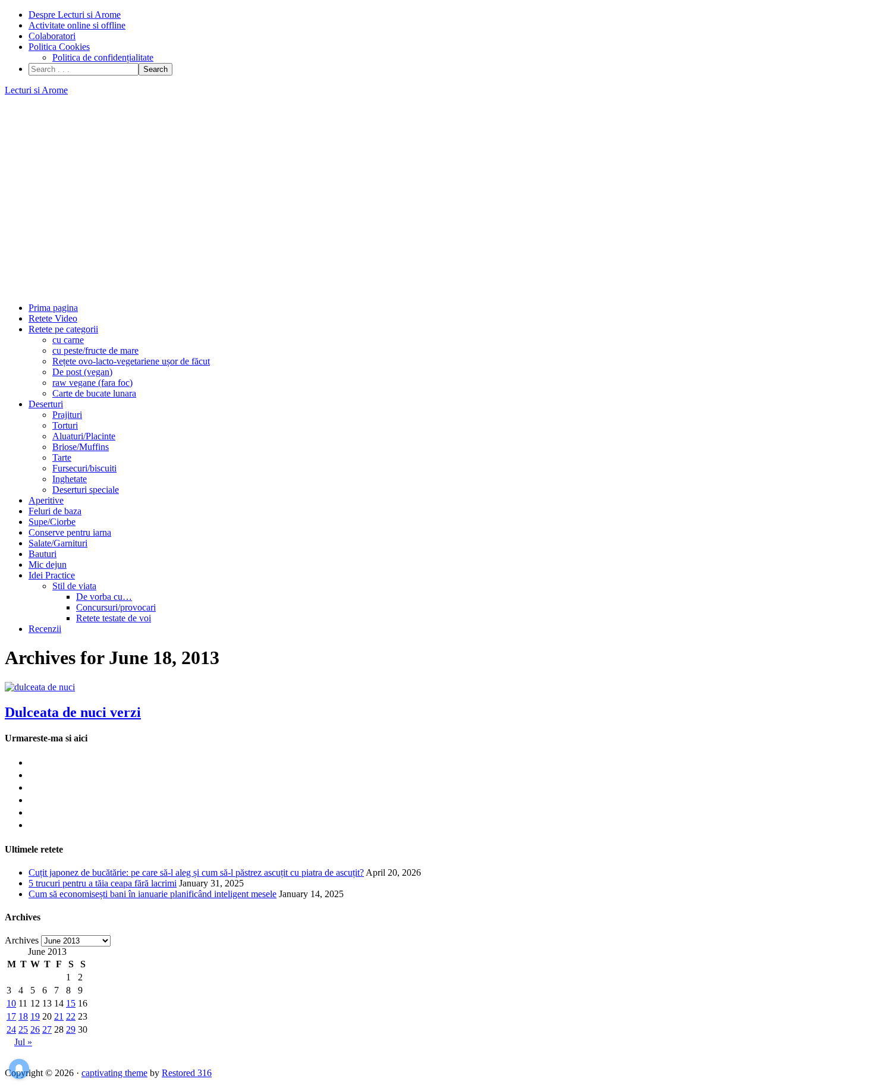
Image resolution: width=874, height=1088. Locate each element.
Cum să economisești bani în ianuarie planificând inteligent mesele (152, 894)
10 (11, 1003)
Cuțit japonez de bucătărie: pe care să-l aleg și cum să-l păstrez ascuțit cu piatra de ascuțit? (196, 872)
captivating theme (114, 1073)
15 (71, 1003)
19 (35, 1016)
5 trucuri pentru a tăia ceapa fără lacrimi (103, 883)
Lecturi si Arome (36, 90)
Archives (22, 940)
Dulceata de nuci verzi (73, 712)
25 (23, 1029)
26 (35, 1029)
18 (23, 1016)
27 (47, 1029)
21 (59, 1016)
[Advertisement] (437, 199)
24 (11, 1029)
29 (71, 1029)
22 (71, 1016)
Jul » (23, 1042)
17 (11, 1016)
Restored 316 (187, 1073)
